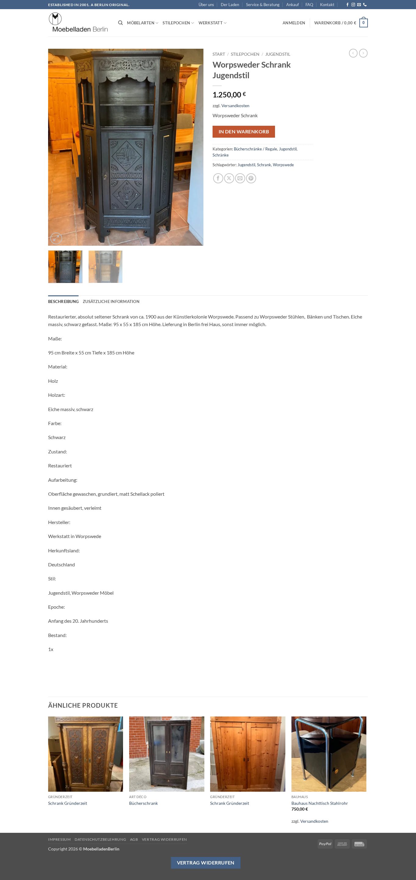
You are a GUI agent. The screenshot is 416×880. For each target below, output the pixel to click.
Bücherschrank (143, 803)
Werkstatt (211, 22)
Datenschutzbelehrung (100, 839)
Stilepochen (176, 22)
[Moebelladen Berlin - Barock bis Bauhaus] (78, 23)
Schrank (264, 164)
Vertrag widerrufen (164, 839)
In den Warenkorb (244, 131)
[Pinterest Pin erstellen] (251, 178)
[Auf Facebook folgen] (347, 5)
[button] (294, 23)
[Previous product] (363, 53)
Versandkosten (235, 105)
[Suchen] (120, 23)
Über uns (206, 4)
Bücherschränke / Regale (255, 148)
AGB (134, 839)
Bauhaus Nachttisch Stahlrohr (319, 803)
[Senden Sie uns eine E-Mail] (359, 5)
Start (219, 54)
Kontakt (327, 4)
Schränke (221, 155)
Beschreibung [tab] (63, 301)
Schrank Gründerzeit (67, 803)
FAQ (309, 4)
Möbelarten (140, 22)
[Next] (192, 147)
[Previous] (58, 147)
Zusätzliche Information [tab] (111, 301)
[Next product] (353, 53)
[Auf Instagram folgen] (353, 5)
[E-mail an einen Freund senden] (240, 178)
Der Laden (230, 4)
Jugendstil (277, 54)
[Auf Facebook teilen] (218, 178)
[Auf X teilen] (229, 178)
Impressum (59, 839)
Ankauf (292, 4)
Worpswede (283, 164)
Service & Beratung (263, 4)
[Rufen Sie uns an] (365, 5)
